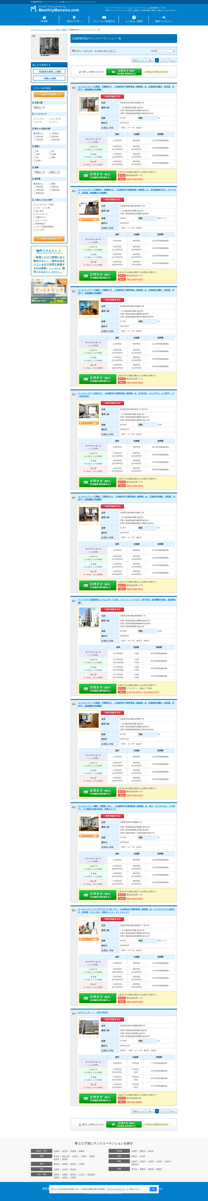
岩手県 (65, 1151)
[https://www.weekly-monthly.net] (49, 39)
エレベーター (42, 220)
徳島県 (159, 1169)
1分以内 (54, 133)
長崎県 (56, 1177)
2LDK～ (39, 161)
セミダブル (56, 119)
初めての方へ (74, 21)
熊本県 (73, 1174)
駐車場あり (41, 223)
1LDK (53, 154)
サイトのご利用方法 (104, 21)
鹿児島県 (91, 1174)
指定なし (40, 133)
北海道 (56, 1151)
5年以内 (54, 187)
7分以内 (39, 140)
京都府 (151, 1161)
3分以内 (39, 136)
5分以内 (54, 136)
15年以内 (55, 190)
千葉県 (83, 1156)
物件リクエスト (163, 21)
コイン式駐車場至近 (45, 227)
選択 (74, 88)
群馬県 (65, 1159)
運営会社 (47, 1188)
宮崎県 (65, 1174)
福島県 (81, 1151)
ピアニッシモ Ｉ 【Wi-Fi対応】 (93, 1012)
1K (52, 151)
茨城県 (92, 1156)
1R (37, 151)
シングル (40, 119)
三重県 (81, 1164)
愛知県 (56, 1164)
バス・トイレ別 (43, 208)
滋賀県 (167, 1161)
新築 (53, 184)
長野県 (142, 1151)
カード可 (40, 230)
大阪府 (134, 1161)
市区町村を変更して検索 (50, 71)
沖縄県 (73, 1177)
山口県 (65, 1169)
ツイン (54, 122)
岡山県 (73, 1169)
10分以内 (55, 140)
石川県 (142, 1156)
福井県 (134, 1156)
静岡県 (65, 1164)
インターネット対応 (45, 204)
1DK (38, 154)
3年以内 (39, 187)
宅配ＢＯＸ (41, 217)
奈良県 (159, 1161)
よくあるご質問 (134, 21)
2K (37, 157)
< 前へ (150, 60)
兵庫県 (142, 1161)
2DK (53, 157)
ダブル (39, 122)
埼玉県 (75, 1156)
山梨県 (134, 1151)
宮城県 (73, 1151)
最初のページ (138, 60)
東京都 (56, 1156)
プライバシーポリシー (116, 1189)
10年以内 (40, 190)
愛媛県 (142, 1169)
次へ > (173, 60)
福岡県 (56, 1174)
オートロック (42, 214)
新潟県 (151, 1151)
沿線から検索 (50, 78)
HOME (44, 21)
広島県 (63, 30)
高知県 (151, 1169)
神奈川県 (65, 1156)
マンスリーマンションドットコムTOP (45, 30)
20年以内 (40, 193)
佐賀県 (65, 1177)
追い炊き (40, 211)
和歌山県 (135, 1164)
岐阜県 (73, 1164)
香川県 (134, 1169)
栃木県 (56, 1159)
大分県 (81, 1174)
